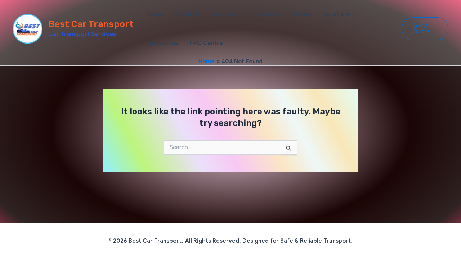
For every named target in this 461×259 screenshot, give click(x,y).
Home (155, 14)
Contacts (267, 14)
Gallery (301, 14)
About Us (187, 14)
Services (223, 14)
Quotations (162, 43)
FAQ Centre (206, 43)
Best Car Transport (91, 24)
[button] (239, 14)
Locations (336, 14)
